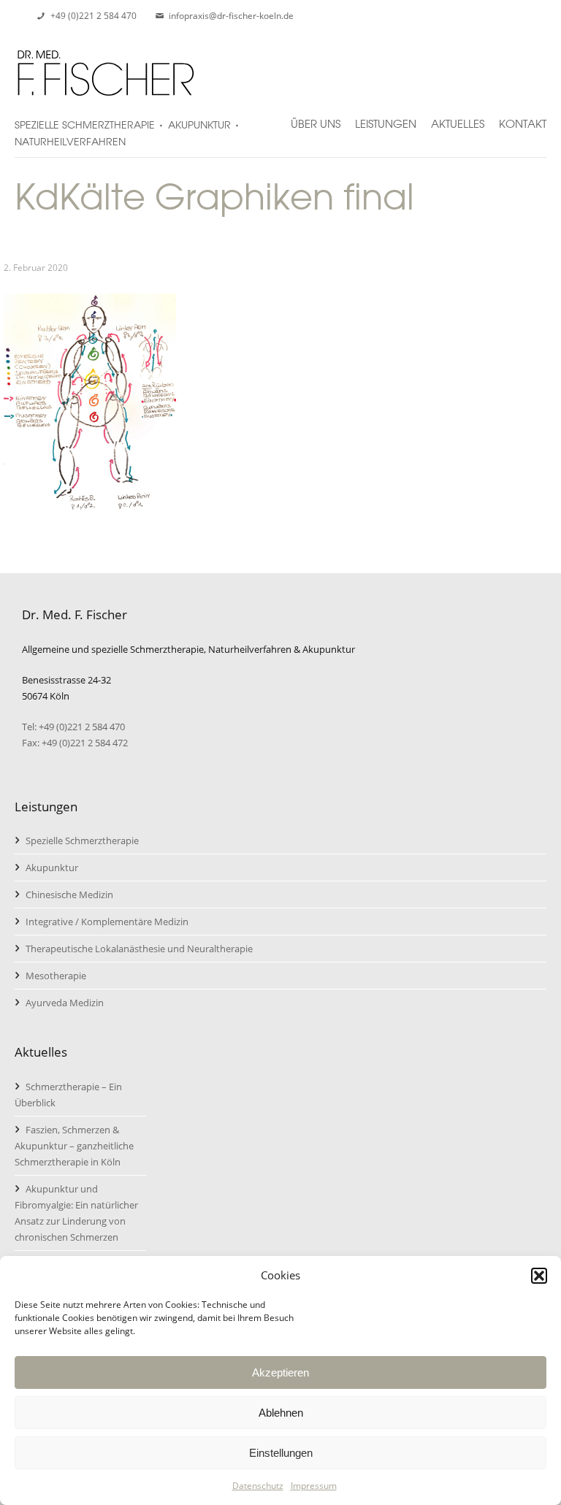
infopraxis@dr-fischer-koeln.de (231, 15)
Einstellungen (281, 1453)
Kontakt (522, 117)
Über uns (315, 117)
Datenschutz (257, 1485)
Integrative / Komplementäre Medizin (107, 921)
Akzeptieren (280, 1372)
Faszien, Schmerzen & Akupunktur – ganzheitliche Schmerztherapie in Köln (74, 1145)
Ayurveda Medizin (65, 1002)
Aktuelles (457, 117)
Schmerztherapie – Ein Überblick (68, 1094)
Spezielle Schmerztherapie (82, 840)
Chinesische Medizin (69, 894)
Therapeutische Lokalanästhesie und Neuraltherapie (139, 948)
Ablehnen (281, 1412)
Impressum (314, 1485)
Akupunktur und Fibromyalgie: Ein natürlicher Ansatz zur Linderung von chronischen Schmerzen (76, 1213)
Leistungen (385, 117)
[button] (539, 1275)
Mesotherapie (56, 975)
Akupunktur (52, 867)
